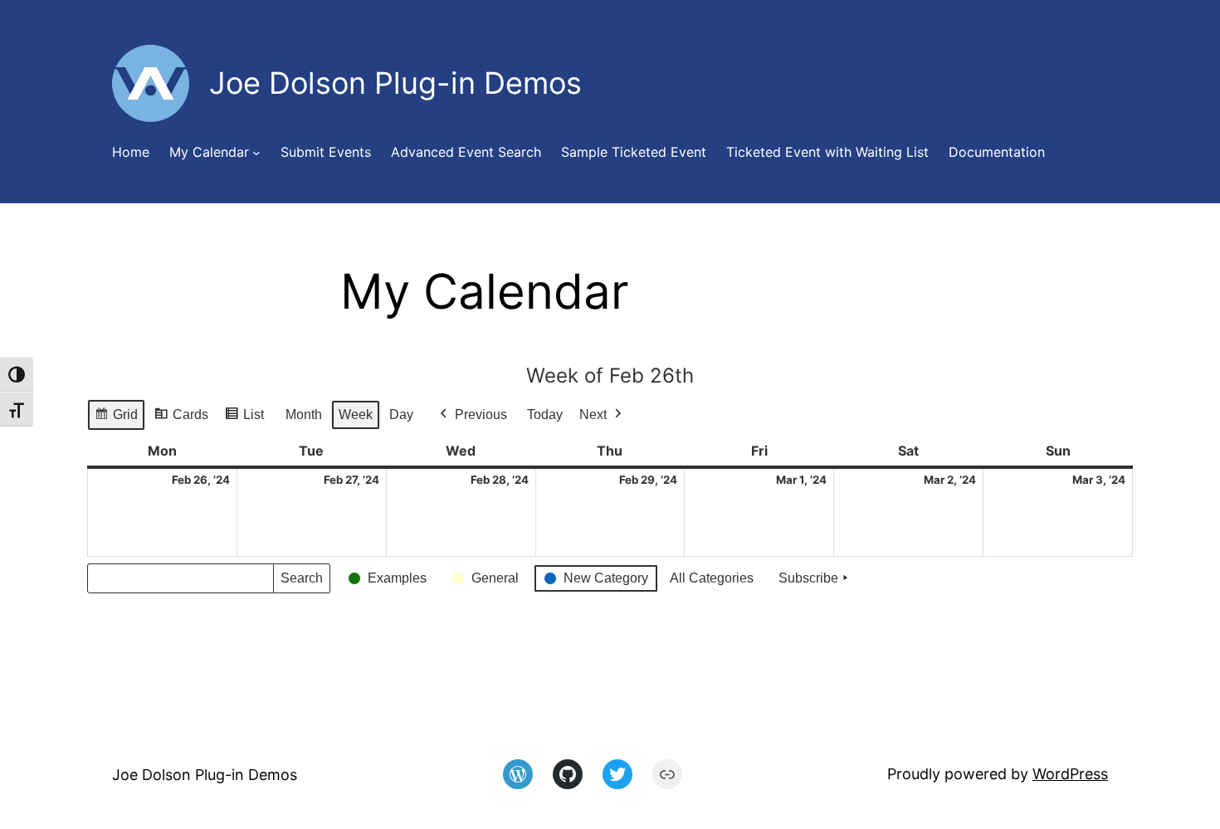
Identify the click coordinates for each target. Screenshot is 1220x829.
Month (303, 414)
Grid (116, 419)
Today (545, 414)
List (244, 419)
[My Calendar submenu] (256, 153)
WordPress (1070, 774)
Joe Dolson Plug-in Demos (204, 774)
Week (356, 414)
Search (301, 582)
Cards (181, 419)
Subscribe (808, 578)
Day (401, 414)
